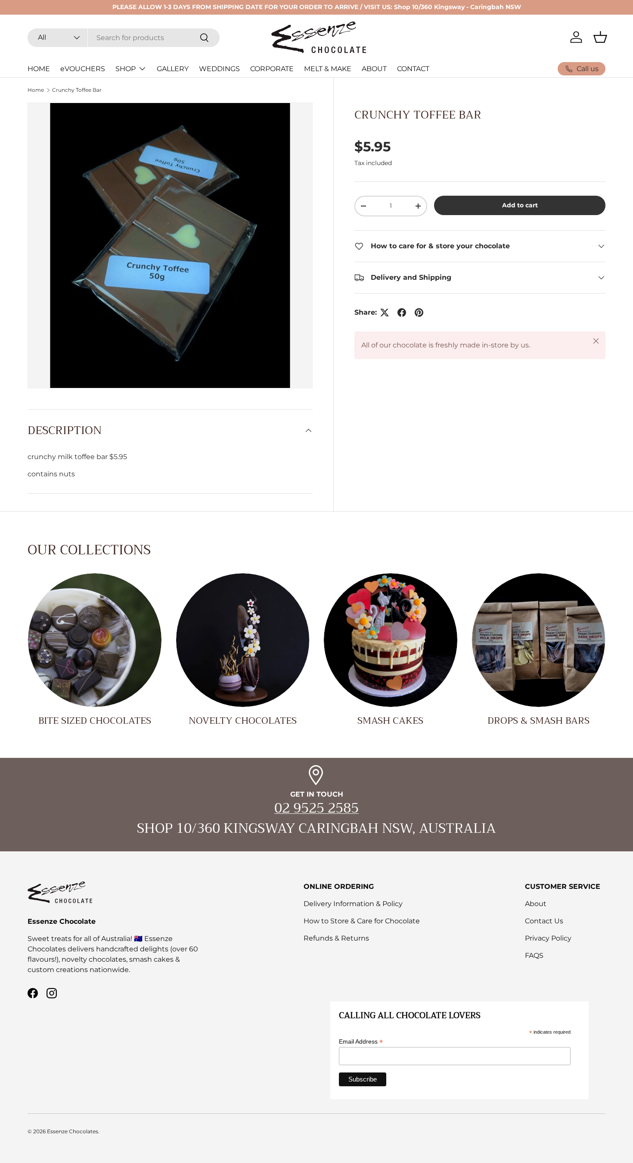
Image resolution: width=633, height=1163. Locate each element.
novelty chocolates (243, 721)
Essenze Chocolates (72, 1131)
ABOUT (374, 69)
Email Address (361, 1042)
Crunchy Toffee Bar (77, 90)
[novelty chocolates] (243, 640)
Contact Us (544, 921)
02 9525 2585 (316, 808)
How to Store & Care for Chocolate (362, 921)
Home (36, 90)
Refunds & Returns (336, 938)
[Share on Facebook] (401, 312)
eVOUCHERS (82, 69)
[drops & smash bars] (538, 640)
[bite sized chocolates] (94, 640)
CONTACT (413, 69)
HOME (39, 69)
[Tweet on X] (384, 312)
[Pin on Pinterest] (419, 312)
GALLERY (173, 69)
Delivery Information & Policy (353, 904)
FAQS (534, 955)
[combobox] (124, 37)
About (535, 904)
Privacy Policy (548, 938)
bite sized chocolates (94, 721)
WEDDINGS (219, 69)
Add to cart (520, 205)
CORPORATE (272, 69)
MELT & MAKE (327, 69)
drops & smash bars (538, 721)
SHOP (125, 69)
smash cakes (390, 721)
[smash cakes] (390, 640)
